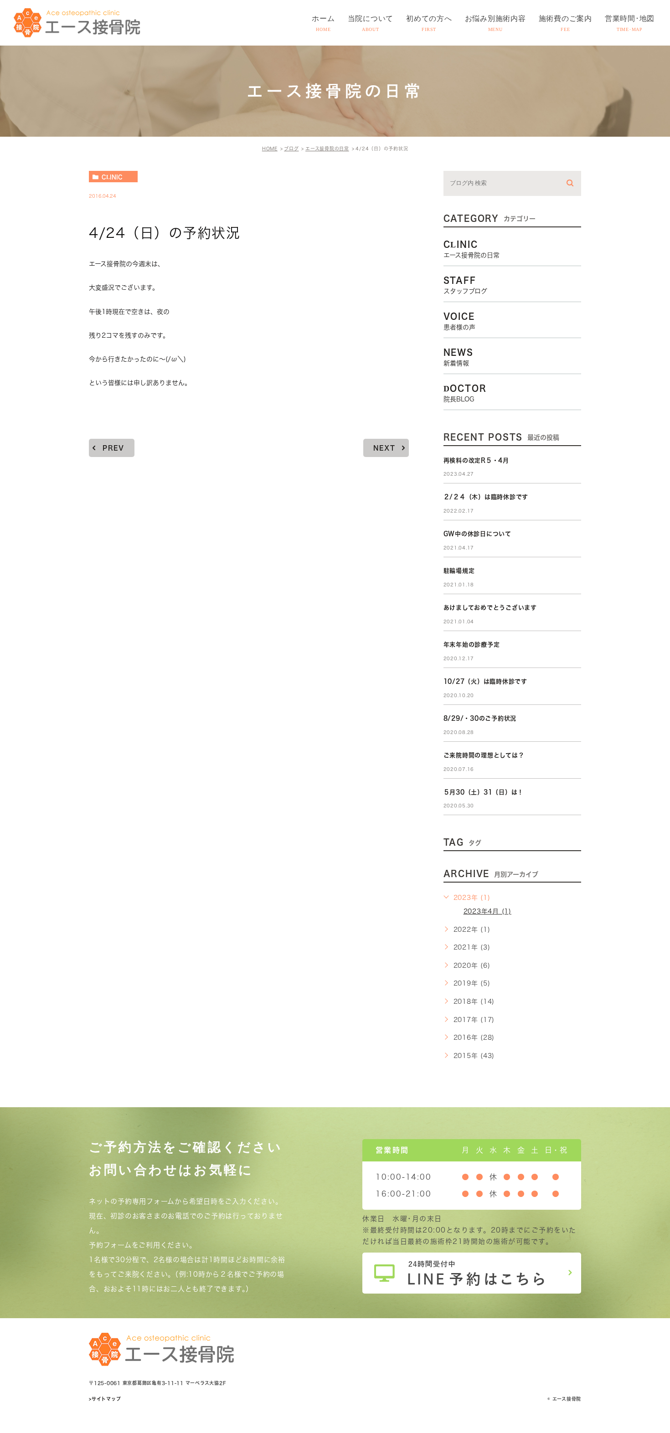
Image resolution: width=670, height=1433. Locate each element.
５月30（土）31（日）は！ (483, 792)
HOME (270, 148)
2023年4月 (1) (487, 911)
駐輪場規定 (459, 571)
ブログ (291, 148)
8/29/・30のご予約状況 (480, 718)
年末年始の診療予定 (471, 644)
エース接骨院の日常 (327, 148)
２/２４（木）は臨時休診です (486, 497)
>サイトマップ (105, 1399)
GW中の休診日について (477, 534)
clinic (112, 177)
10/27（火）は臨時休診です (485, 681)
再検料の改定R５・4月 (476, 460)
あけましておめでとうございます (490, 608)
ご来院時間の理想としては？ (484, 755)
